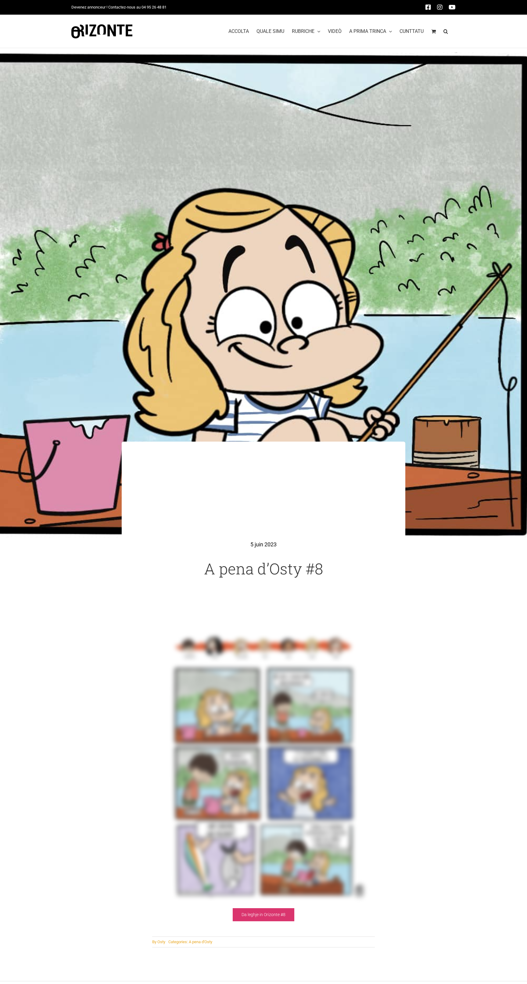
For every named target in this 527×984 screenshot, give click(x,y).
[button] (445, 31)
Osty (161, 942)
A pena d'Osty (200, 942)
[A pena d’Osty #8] (263, 638)
